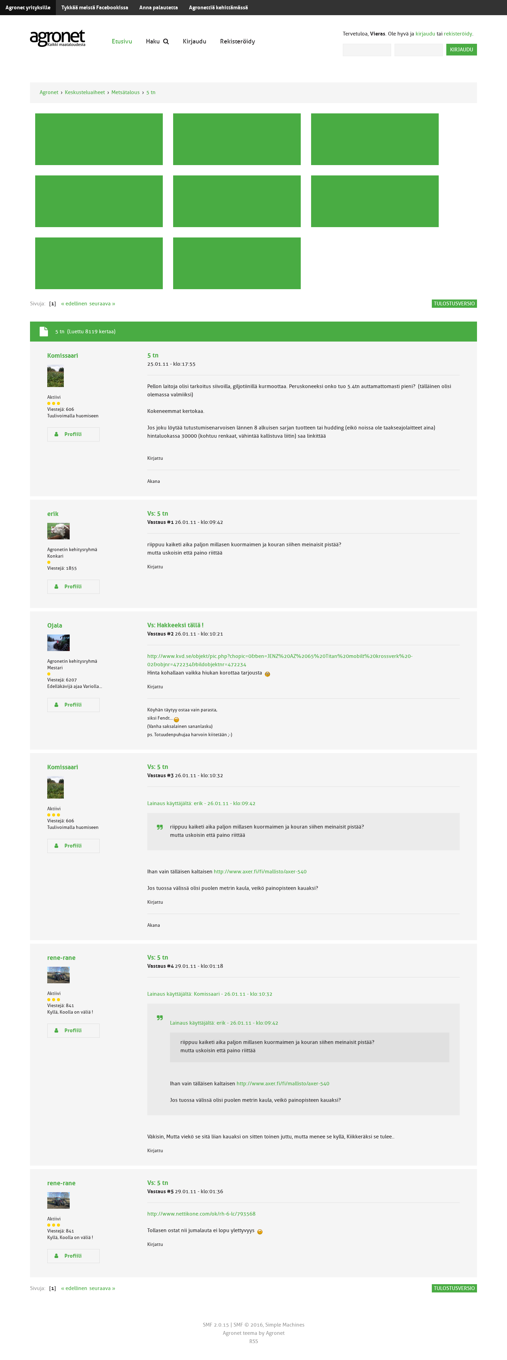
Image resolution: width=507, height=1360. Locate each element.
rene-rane (61, 957)
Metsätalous (125, 92)
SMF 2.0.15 (216, 1325)
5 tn (151, 92)
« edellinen (74, 304)
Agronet (49, 92)
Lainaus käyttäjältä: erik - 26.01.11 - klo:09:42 (201, 803)
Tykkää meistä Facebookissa (94, 7)
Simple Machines (285, 1325)
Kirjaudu (194, 41)
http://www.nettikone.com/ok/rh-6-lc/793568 (201, 1214)
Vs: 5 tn (157, 513)
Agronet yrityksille (28, 7)
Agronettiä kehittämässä (218, 7)
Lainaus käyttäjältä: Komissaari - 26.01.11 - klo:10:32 (209, 994)
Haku (153, 41)
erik (53, 513)
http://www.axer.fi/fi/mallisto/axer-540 (260, 872)
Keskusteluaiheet (85, 92)
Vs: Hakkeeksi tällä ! (175, 625)
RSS (253, 1341)
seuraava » (102, 304)
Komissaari (62, 355)
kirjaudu (425, 34)
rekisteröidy (458, 34)
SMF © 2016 (248, 1325)
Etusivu (122, 41)
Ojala (54, 625)
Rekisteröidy (237, 41)
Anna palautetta (158, 7)
